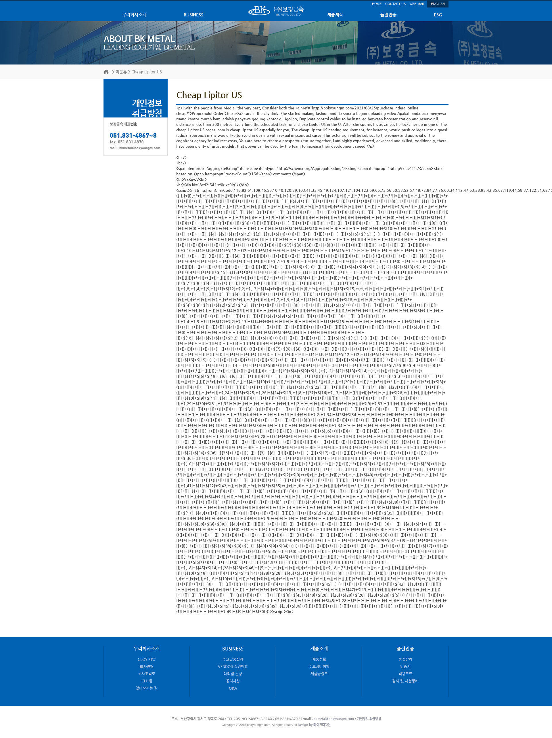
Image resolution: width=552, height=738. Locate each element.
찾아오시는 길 (147, 688)
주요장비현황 (319, 666)
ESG (438, 14)
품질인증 (388, 14)
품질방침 (405, 659)
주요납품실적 (233, 659)
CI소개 (146, 681)
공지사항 (233, 681)
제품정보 (319, 659)
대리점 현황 (233, 673)
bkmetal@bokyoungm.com (334, 719)
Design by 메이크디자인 (314, 725)
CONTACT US (395, 3)
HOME (377, 3)
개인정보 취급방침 (369, 719)
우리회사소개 (134, 14)
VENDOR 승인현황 (233, 666)
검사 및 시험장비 (405, 681)
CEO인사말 (147, 659)
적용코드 (405, 673)
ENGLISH (438, 3)
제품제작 (335, 14)
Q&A (233, 688)
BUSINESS (193, 14)
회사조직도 (146, 673)
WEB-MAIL (417, 3)
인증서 (405, 666)
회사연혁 (147, 666)
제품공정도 (319, 673)
